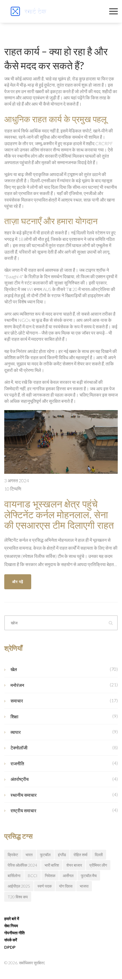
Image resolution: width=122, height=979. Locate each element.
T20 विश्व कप (18, 896)
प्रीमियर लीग (98, 865)
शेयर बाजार (74, 865)
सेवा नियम (11, 925)
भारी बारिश (52, 865)
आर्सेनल (68, 875)
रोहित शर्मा (80, 854)
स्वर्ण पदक (44, 886)
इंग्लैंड (62, 854)
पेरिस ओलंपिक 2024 (22, 865)
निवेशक (50, 875)
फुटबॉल (45, 854)
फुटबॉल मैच (89, 875)
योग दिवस (65, 886)
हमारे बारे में (11, 918)
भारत (29, 854)
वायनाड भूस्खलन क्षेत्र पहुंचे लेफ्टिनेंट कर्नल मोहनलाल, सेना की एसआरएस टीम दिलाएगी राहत (59, 514)
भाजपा (84, 886)
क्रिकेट (13, 854)
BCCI (32, 875)
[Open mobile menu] (113, 11)
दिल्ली (99, 854)
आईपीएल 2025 (19, 886)
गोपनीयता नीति (14, 932)
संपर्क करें (10, 939)
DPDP (10, 947)
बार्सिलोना (14, 875)
